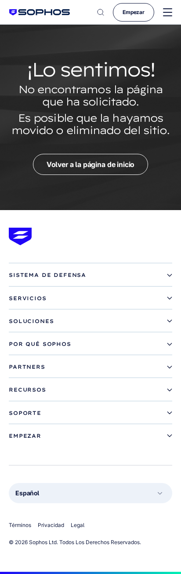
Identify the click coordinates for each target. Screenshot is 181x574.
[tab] (90, 275)
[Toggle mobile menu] (167, 12)
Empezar (134, 12)
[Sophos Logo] (39, 12)
